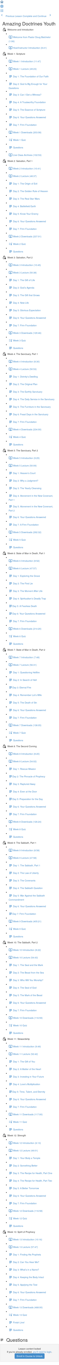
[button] (2, 2)
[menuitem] (2, 7)
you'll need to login (42, 1351)
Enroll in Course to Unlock (29, 1356)
